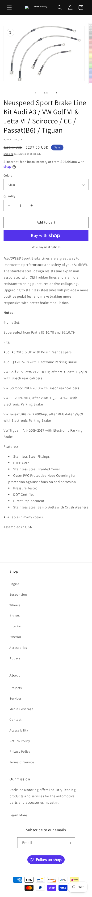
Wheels (15, 605)
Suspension (18, 594)
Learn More (18, 815)
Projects (15, 688)
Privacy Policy (19, 751)
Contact (15, 719)
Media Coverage (21, 709)
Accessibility (18, 730)
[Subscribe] (69, 842)
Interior (15, 626)
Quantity (9, 196)
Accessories (18, 647)
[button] (9, 7)
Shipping (8, 153)
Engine (14, 584)
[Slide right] (56, 93)
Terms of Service (21, 762)
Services (15, 698)
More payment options (46, 247)
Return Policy (19, 741)
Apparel (15, 658)
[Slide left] (35, 93)
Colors (8, 175)
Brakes (14, 616)
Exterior (15, 637)
